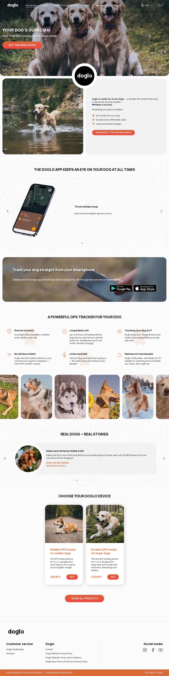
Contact (49, 649)
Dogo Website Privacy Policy (59, 653)
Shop (45, 5)
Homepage (30, 5)
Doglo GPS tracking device (66, 5)
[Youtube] (161, 650)
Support (118, 5)
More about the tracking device (113, 132)
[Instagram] (145, 650)
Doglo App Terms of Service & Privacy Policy (66, 661)
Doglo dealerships (15, 649)
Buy (72, 576)
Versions (10, 653)
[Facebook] (153, 650)
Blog (87, 5)
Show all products (84, 598)
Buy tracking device (22, 45)
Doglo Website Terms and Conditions (63, 657)
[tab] (79, 243)
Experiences (102, 5)
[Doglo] (15, 634)
